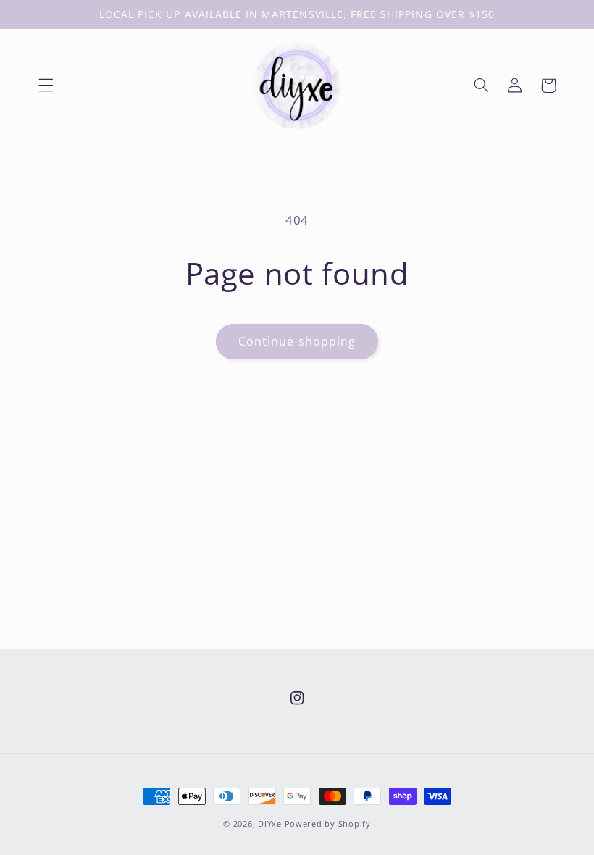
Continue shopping (297, 341)
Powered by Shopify (328, 824)
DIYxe (270, 824)
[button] (45, 85)
